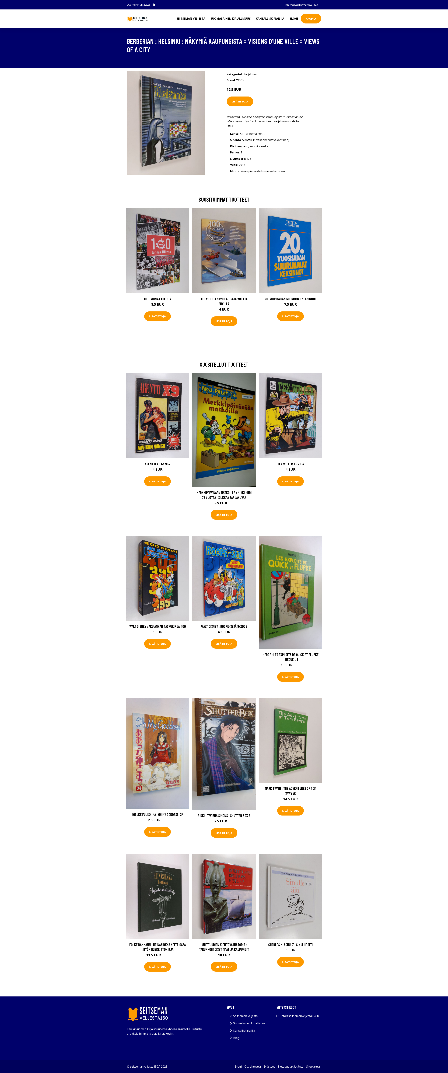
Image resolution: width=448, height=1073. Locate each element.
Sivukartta (313, 1066)
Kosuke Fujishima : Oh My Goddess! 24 (157, 814)
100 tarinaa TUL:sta (157, 299)
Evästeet (269, 1066)
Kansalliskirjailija (270, 18)
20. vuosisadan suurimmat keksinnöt (291, 299)
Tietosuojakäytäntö (290, 1066)
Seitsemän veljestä (191, 18)
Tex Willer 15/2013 (290, 464)
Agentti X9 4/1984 (157, 464)
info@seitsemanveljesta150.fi (301, 4)
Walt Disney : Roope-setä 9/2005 (224, 626)
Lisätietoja (240, 101)
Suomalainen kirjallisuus (231, 18)
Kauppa (311, 18)
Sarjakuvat (251, 74)
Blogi (293, 18)
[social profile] (153, 4)
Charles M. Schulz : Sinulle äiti (290, 944)
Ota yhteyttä (252, 1066)
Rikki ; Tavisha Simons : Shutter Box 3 (224, 815)
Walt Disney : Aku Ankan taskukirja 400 (157, 626)
